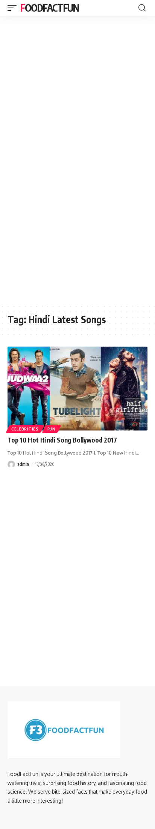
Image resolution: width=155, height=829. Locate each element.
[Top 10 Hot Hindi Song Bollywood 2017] (77, 388)
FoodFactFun (49, 8)
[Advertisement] (77, 60)
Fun (51, 429)
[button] (14, 8)
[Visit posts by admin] (11, 464)
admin (23, 464)
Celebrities (25, 429)
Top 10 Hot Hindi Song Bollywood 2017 (62, 440)
